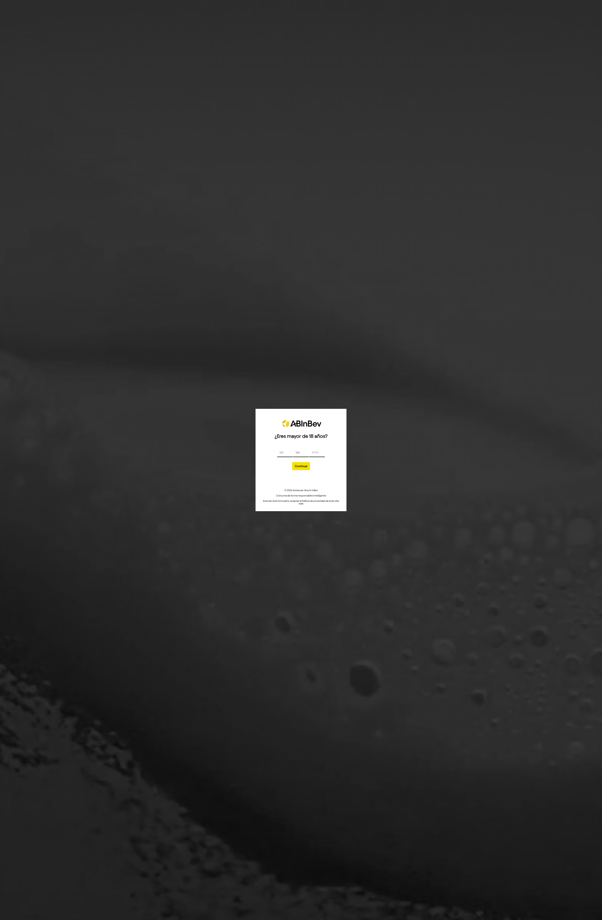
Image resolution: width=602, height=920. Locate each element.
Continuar (301, 466)
